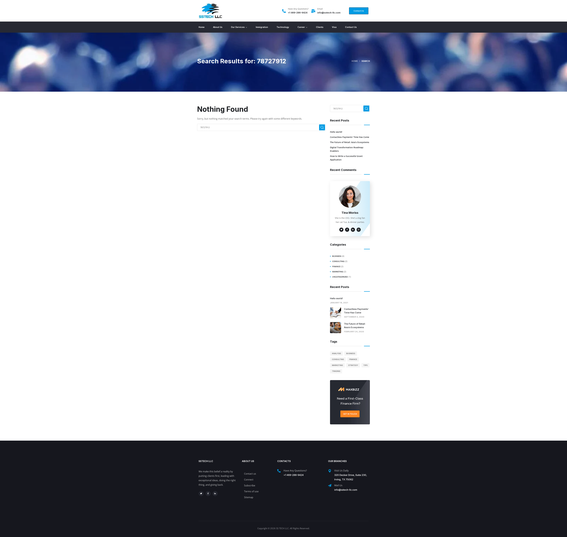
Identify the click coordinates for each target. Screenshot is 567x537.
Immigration (262, 27)
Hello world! (336, 131)
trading (336, 371)
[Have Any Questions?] (284, 11)
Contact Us (351, 27)
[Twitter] (201, 493)
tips (365, 365)
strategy (353, 365)
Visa (334, 27)
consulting (338, 261)
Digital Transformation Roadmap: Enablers (347, 149)
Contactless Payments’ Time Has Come (349, 137)
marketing (337, 271)
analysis (336, 353)
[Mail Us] (329, 485)
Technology (283, 27)
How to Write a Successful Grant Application (346, 158)
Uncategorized (340, 276)
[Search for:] (261, 127)
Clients (319, 27)
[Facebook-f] (208, 493)
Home (202, 27)
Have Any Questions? (298, 8)
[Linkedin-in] (215, 493)
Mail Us (338, 485)
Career (301, 27)
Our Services (238, 27)
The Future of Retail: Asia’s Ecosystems (349, 142)
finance (336, 266)
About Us (217, 27)
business (336, 256)
